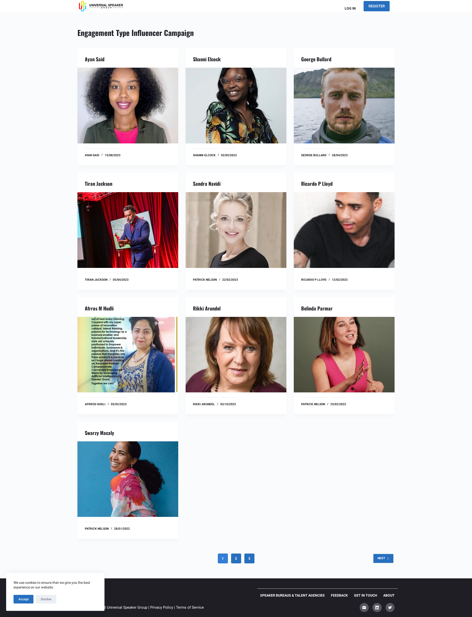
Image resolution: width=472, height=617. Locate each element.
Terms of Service (190, 607)
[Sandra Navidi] (236, 230)
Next (381, 558)
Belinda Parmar (317, 308)
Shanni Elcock (207, 59)
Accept (23, 599)
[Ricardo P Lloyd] (344, 230)
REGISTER (377, 6)
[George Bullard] (344, 105)
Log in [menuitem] (350, 8)
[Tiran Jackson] (127, 230)
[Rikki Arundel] (236, 355)
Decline (46, 599)
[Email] (364, 607)
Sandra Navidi (207, 183)
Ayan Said (94, 59)
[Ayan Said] (127, 105)
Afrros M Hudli (99, 308)
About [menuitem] (389, 595)
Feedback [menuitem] (339, 595)
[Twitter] (390, 607)
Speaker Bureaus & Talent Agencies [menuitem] (292, 595)
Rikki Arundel (207, 308)
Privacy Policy (161, 607)
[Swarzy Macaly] (127, 479)
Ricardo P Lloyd (317, 183)
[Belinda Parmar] (344, 355)
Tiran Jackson (98, 183)
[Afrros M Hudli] (127, 355)
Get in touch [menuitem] (365, 595)
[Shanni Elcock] (236, 105)
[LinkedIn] (377, 607)
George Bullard (316, 59)
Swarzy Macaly (99, 432)
